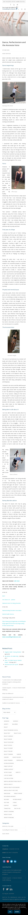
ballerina (15, 724)
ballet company (8, 736)
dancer (19, 754)
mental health (8, 784)
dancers (6, 757)
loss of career (8, 775)
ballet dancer (8, 739)
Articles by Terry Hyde (7, 826)
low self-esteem (8, 778)
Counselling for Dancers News (10, 830)
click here (17, 581)
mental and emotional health (12, 781)
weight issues (8, 814)
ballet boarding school (11, 730)
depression (19, 760)
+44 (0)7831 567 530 (14, 849)
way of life (17, 808)
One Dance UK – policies (8, 599)
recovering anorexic (10, 796)
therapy (15, 805)
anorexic (15, 721)
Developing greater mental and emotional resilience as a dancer (12, 698)
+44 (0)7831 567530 (10, 1)
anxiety (6, 724)
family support (8, 766)
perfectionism (18, 793)
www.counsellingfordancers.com (11, 637)
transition (7, 808)
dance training (8, 760)
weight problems (9, 817)
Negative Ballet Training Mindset (13, 652)
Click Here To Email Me (12, 852)
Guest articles (6, 53)
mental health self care (11, 790)
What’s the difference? (7, 693)
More (17, 911)
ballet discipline (8, 742)
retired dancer (17, 799)
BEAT (3, 596)
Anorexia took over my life (11, 664)
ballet (6, 727)
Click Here (22, 1)
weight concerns (9, 811)
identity (18, 772)
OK (10, 911)
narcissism (7, 793)
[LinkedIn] (14, 4)
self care (6, 802)
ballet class (17, 733)
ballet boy (7, 733)
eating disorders (9, 763)
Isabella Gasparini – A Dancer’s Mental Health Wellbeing (13, 689)
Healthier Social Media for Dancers (11, 703)
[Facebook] (10, 4)
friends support (8, 769)
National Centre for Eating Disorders (11, 603)
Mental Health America (8, 614)
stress (15, 802)
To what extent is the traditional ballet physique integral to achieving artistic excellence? (11, 682)
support (6, 805)
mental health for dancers (12, 787)
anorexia (6, 721)
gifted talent (8, 772)
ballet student (8, 748)
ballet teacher (8, 751)
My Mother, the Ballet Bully (11, 656)
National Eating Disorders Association (11, 610)
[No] (26, 908)
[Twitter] (17, 4)
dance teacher (17, 757)
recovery (6, 799)
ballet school (8, 745)
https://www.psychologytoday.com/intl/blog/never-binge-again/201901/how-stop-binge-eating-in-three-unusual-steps (15, 623)
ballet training (8, 754)
